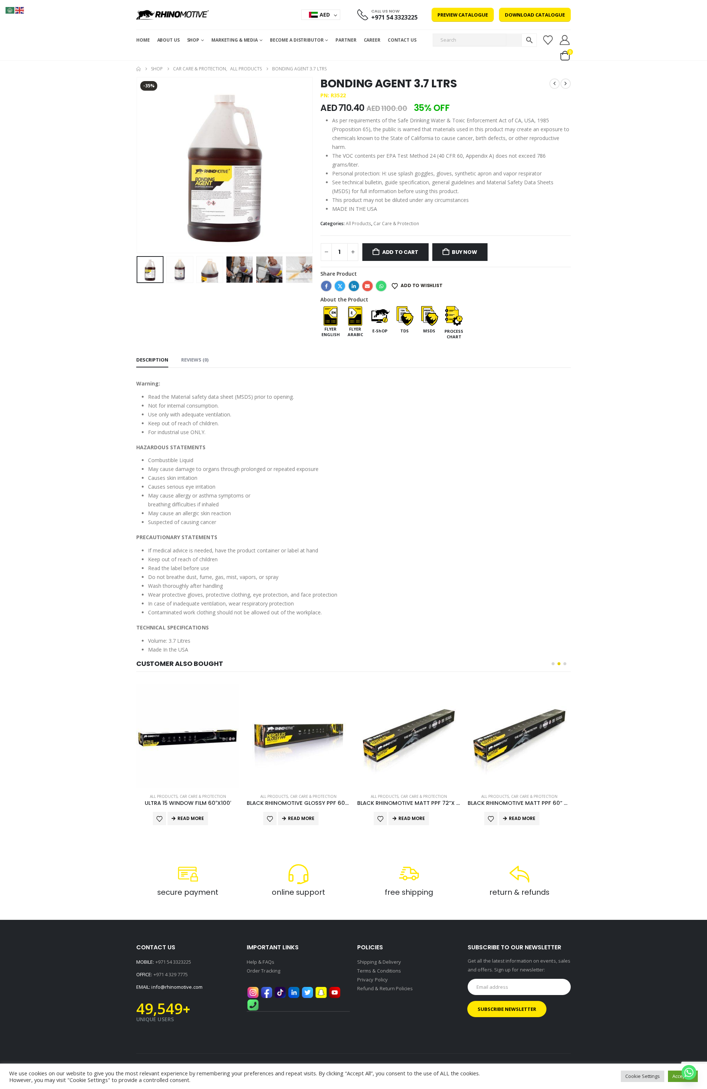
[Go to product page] (187, 736)
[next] (565, 83)
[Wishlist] (547, 40)
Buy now (464, 252)
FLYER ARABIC (355, 331)
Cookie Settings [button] (642, 1076)
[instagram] (253, 992)
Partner (345, 40)
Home (143, 40)
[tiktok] (280, 992)
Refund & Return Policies (385, 988)
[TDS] (404, 315)
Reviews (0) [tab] (194, 359)
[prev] (554, 83)
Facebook (326, 286)
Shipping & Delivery (379, 962)
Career (372, 40)
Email (367, 286)
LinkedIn (354, 286)
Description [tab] (152, 359)
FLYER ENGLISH (330, 331)
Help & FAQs (260, 962)
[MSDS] (429, 315)
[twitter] (307, 992)
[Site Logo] (172, 15)
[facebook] (266, 992)
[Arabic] (10, 9)
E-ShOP (379, 331)
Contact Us (402, 40)
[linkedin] (294, 992)
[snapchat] (321, 992)
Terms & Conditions (379, 970)
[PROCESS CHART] (454, 315)
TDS (404, 331)
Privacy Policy (372, 979)
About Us (168, 40)
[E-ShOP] (380, 315)
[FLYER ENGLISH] (330, 315)
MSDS (429, 331)
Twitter (340, 286)
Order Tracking (263, 970)
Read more (190, 818)
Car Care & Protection (396, 223)
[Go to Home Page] (138, 68)
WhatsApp (381, 286)
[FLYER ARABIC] (355, 315)
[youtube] (334, 992)
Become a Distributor (297, 40)
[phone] (253, 1004)
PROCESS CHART (453, 333)
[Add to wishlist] (159, 818)
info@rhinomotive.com (176, 987)
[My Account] (565, 40)
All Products (358, 223)
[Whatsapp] (689, 1072)
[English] (20, 9)
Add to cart (400, 252)
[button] (138, 165)
